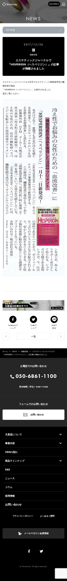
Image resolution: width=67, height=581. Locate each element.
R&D (7, 469)
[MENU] (63, 4)
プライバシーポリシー (23, 516)
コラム (8, 487)
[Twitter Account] (41, 552)
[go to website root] (9, 4)
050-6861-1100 (35, 376)
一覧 (33, 336)
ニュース (10, 478)
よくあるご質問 (47, 516)
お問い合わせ (37, 414)
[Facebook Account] (29, 552)
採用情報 (10, 495)
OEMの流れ (11, 452)
